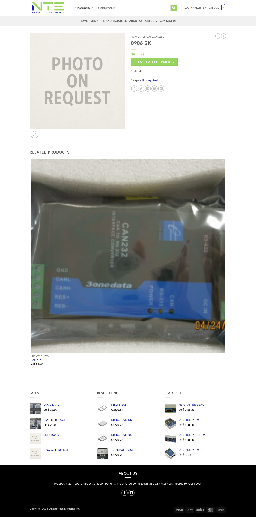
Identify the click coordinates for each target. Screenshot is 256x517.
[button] (195, 7)
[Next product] (217, 36)
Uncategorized (153, 36)
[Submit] (174, 8)
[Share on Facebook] (134, 88)
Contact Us (168, 20)
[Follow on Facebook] (124, 493)
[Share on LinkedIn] (161, 88)
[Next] (43, 132)
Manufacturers (115, 20)
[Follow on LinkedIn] (131, 493)
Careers (151, 20)
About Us (136, 20)
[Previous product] (223, 36)
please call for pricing (154, 62)
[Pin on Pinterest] (154, 88)
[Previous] (31, 378)
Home (84, 20)
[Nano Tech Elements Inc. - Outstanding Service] (48, 8)
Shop (94, 20)
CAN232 (36, 359)
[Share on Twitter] (141, 88)
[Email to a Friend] (148, 88)
